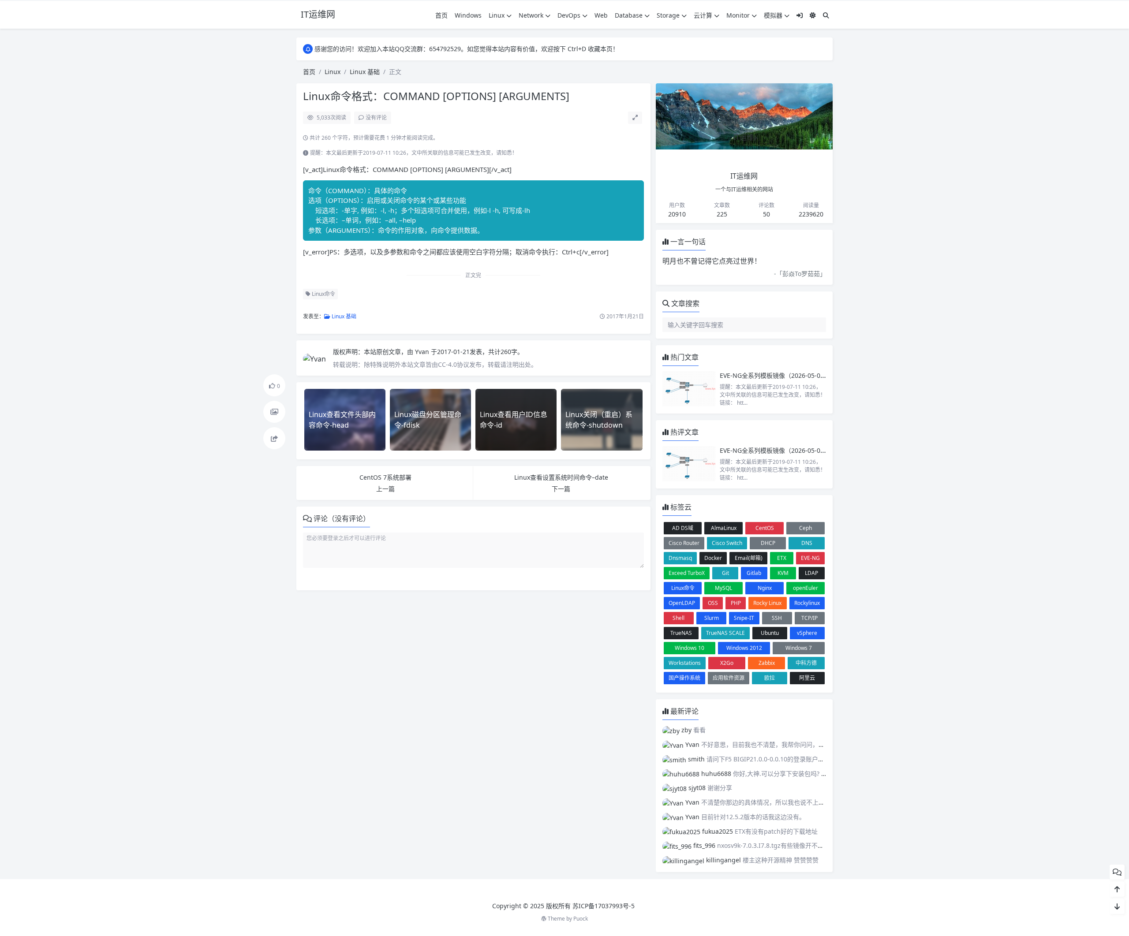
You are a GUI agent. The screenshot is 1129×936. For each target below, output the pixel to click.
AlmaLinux (723, 528)
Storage (668, 15)
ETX (781, 558)
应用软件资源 (728, 678)
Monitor (738, 15)
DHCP (768, 543)
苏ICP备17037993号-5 (603, 906)
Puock (580, 918)
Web (601, 15)
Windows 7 (798, 648)
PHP (736, 603)
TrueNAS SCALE (725, 633)
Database (629, 15)
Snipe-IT (744, 618)
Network (531, 15)
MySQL (723, 588)
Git (725, 573)
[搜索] (826, 15)
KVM (783, 573)
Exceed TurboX (687, 573)
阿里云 (807, 678)
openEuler (805, 588)
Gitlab (754, 573)
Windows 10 (689, 648)
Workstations (685, 663)
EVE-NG (810, 558)
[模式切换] (812, 15)
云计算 (703, 15)
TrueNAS (681, 633)
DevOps (568, 15)
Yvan (423, 351)
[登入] (799, 15)
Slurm (711, 618)
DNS (806, 543)
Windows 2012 (744, 648)
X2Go (726, 663)
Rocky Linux (767, 603)
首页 (441, 15)
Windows (468, 15)
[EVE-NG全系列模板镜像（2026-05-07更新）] (688, 388)
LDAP (811, 573)
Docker (713, 558)
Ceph (805, 528)
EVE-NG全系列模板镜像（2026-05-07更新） (781, 375)
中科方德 (806, 663)
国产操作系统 (684, 678)
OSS (713, 603)
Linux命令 (322, 294)
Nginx (765, 588)
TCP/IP (809, 618)
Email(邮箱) (749, 558)
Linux (497, 15)
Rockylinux (807, 603)
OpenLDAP (682, 603)
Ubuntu (770, 633)
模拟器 (773, 15)
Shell (678, 618)
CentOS (764, 528)
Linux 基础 (365, 71)
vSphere (807, 633)
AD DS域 (682, 528)
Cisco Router (684, 543)
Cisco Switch (727, 543)
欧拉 (769, 678)
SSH (777, 618)
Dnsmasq (680, 558)
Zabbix (767, 663)
